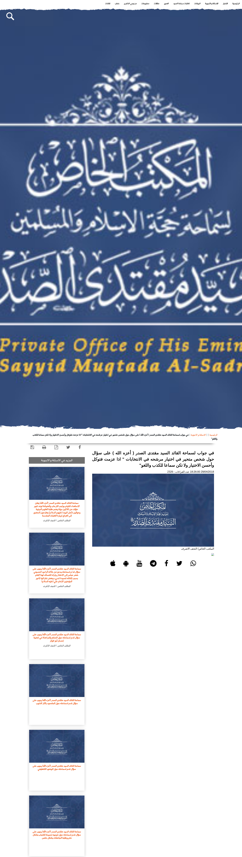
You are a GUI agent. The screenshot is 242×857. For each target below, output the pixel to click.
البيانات (197, 3)
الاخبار (225, 3)
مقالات (156, 3)
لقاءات (107, 3)
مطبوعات (145, 3)
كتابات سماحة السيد (181, 3)
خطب (117, 3)
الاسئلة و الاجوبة (211, 3)
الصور (166, 3)
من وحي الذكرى (130, 3)
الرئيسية (236, 3)
